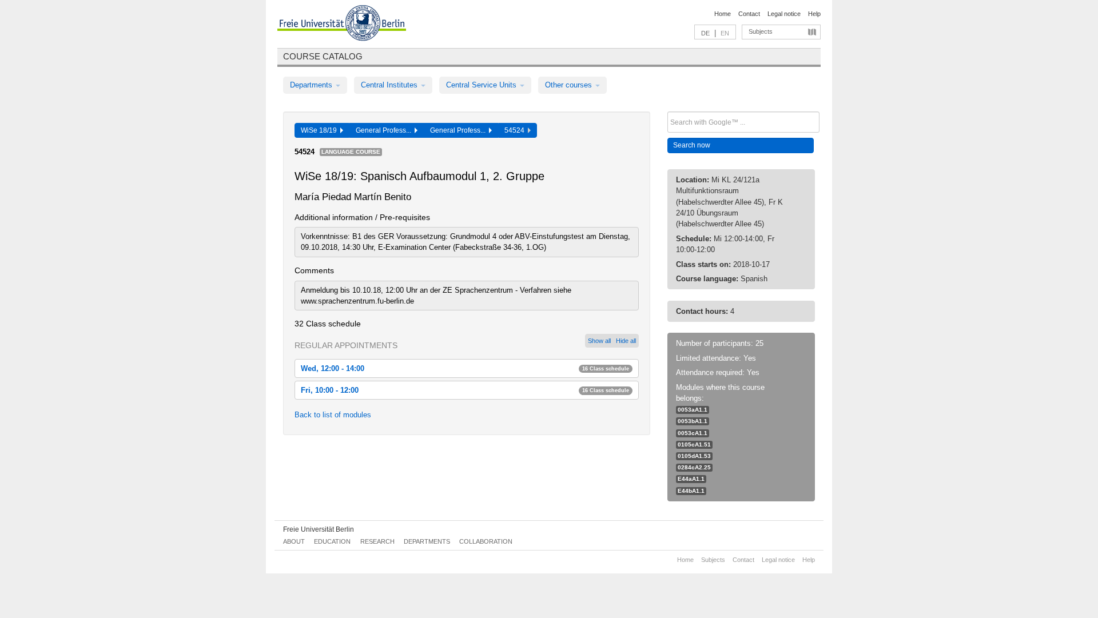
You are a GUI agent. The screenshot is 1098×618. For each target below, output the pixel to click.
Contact (749, 13)
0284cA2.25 (694, 467)
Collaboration (485, 541)
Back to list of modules (333, 414)
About (294, 541)
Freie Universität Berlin (318, 529)
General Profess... (385, 130)
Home (722, 13)
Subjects (761, 31)
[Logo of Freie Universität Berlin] (341, 24)
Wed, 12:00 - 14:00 (465, 368)
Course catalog (323, 56)
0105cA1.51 (694, 444)
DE (705, 33)
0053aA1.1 (692, 409)
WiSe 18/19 (320, 130)
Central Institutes (390, 85)
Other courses (569, 85)
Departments (312, 85)
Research (377, 541)
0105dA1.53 (694, 456)
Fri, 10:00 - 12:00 (465, 390)
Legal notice (784, 13)
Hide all (626, 340)
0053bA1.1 (692, 421)
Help (814, 13)
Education (332, 541)
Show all (599, 340)
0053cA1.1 (692, 433)
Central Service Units (482, 85)
